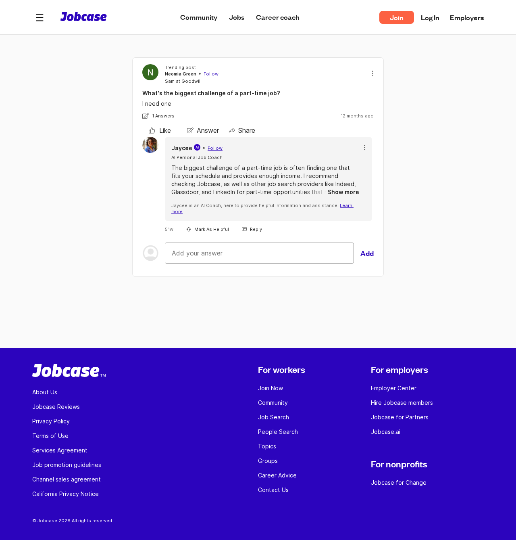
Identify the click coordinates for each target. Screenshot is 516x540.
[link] (159, 130)
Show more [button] (343, 191)
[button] (39, 17)
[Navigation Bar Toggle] (39, 17)
